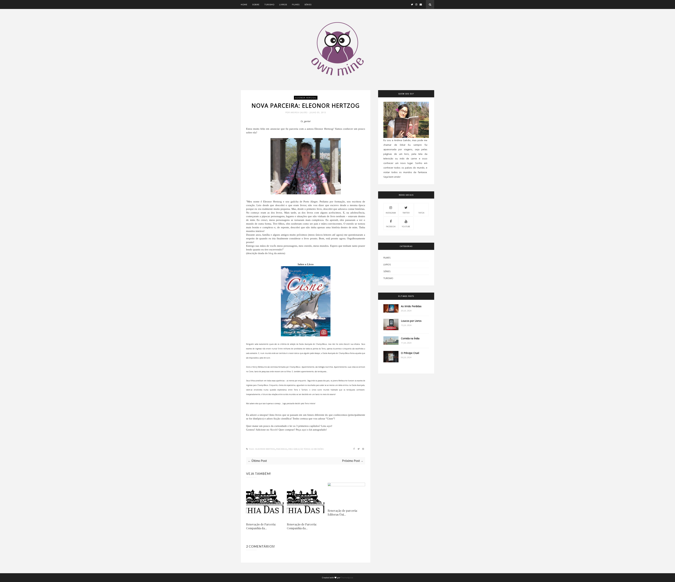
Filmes (296, 4)
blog (270, 253)
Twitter (406, 213)
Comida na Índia (410, 338)
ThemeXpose (347, 577)
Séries (307, 4)
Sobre (255, 4)
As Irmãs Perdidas (411, 306)
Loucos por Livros (411, 320)
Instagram (391, 213)
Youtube (406, 226)
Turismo (269, 4)
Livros (283, 4)
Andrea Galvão (299, 112)
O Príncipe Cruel (410, 353)
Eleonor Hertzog (305, 97)
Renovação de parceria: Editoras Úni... (343, 512)
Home (244, 4)
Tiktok (421, 213)
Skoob (273, 429)
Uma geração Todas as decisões (306, 449)
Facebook (391, 226)
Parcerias (281, 449)
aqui (329, 426)
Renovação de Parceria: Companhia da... (261, 526)
